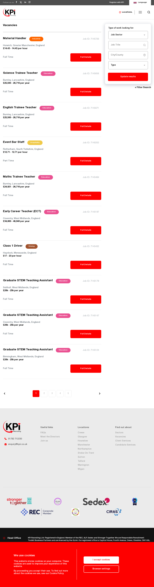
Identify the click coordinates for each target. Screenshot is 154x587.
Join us (44, 441)
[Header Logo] (9, 12)
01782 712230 (15, 439)
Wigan (81, 469)
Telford (81, 461)
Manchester (84, 445)
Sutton (81, 457)
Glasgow (82, 437)
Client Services (123, 441)
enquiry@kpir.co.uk (17, 444)
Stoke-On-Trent (86, 453)
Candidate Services (125, 445)
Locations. (127, 12)
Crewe (81, 433)
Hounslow (83, 441)
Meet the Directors (50, 437)
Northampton (84, 449)
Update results (128, 77)
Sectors (119, 433)
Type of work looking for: (121, 28)
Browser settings (101, 569)
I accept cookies (101, 560)
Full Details (85, 57)
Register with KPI (116, 2)
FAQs (43, 433)
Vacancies (120, 437)
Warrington (83, 465)
